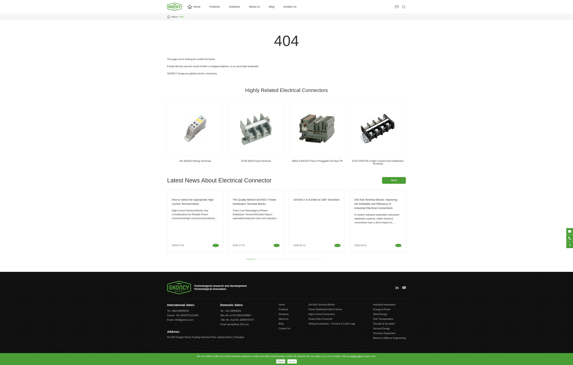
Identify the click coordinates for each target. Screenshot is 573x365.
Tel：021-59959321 (230, 311)
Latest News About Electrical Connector (219, 180)
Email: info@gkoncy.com (180, 320)
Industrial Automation (384, 304)
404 (181, 17)
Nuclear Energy (381, 328)
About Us (254, 6)
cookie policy (356, 356)
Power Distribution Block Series (325, 309)
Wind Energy (380, 314)
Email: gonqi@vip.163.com (234, 324)
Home (196, 6)
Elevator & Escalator (384, 323)
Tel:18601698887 (242, 315)
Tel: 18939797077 (244, 320)
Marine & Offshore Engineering (389, 338)
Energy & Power (382, 309)
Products (214, 6)
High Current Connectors (321, 314)
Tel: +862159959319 (178, 311)
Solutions (234, 6)
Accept (292, 361)
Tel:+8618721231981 (187, 315)
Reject (281, 361)
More (394, 180)
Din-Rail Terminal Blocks (321, 304)
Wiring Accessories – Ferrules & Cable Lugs (331, 323)
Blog (271, 6)
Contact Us (289, 6)
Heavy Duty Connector (320, 319)
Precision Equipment (384, 333)
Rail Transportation (383, 319)
